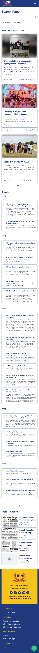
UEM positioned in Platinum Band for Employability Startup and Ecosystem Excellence (17, 206)
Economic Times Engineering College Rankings (20, 490)
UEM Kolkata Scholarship (12, 627)
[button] (34, 648)
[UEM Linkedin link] (27, 592)
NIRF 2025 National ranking (14, 281)
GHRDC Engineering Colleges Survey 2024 (19, 366)
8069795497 (24, 585)
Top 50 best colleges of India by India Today (19, 257)
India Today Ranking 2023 (14, 432)
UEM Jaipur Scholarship (11, 624)
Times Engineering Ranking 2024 (16, 353)
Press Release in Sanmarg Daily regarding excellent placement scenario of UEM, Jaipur (27, 531)
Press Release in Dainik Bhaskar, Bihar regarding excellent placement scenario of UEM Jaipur (27, 518)
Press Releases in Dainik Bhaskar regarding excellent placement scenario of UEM (27, 544)
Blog (4, 647)
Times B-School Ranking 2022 (15, 471)
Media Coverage (9, 639)
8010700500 (15, 585)
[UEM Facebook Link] (11, 592)
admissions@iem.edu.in (19, 588)
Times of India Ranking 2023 (14, 451)
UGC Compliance (9, 612)
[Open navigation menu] (35, 3)
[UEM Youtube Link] (23, 592)
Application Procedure (11, 621)
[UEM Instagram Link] (15, 592)
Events (5, 636)
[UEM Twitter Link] (19, 592)
